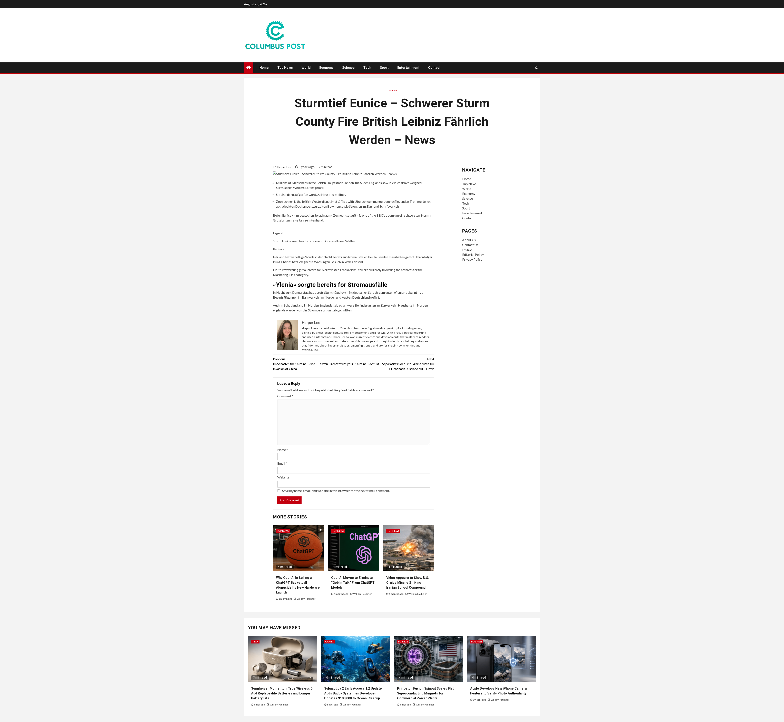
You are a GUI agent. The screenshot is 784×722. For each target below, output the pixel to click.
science (403, 641)
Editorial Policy (473, 254)
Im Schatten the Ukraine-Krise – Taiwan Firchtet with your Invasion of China (313, 364)
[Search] (536, 68)
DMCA (467, 249)
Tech (367, 68)
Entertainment (408, 68)
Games (329, 641)
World (306, 68)
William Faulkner (306, 598)
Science (348, 68)
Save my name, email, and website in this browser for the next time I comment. (336, 491)
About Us (469, 240)
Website (283, 477)
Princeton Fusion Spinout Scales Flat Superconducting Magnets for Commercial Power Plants (425, 693)
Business (476, 641)
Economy (326, 68)
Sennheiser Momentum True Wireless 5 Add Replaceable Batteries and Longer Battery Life (282, 693)
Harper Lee (284, 167)
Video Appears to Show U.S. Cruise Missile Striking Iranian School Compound (407, 582)
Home (264, 68)
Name (282, 450)
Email (282, 463)
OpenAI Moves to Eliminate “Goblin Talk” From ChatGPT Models (353, 582)
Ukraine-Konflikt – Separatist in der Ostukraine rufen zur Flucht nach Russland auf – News (394, 364)
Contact (434, 68)
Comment (285, 396)
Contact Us (470, 245)
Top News (285, 68)
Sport (384, 68)
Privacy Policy (472, 259)
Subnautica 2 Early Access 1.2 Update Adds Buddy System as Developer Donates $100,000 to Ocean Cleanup (353, 693)
